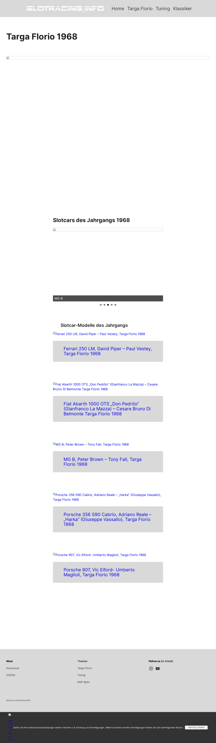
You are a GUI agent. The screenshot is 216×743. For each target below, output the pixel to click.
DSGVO (10, 675)
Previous (57, 264)
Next (159, 264)
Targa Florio (84, 668)
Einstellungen (196, 727)
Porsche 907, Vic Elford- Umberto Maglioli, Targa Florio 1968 (99, 572)
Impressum (12, 668)
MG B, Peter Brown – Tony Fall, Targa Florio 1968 (103, 462)
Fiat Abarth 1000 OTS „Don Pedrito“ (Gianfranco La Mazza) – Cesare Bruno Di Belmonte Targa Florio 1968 (107, 408)
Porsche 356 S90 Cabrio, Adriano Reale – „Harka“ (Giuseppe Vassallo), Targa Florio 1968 (107, 519)
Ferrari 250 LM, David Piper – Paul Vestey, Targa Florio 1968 (108, 351)
